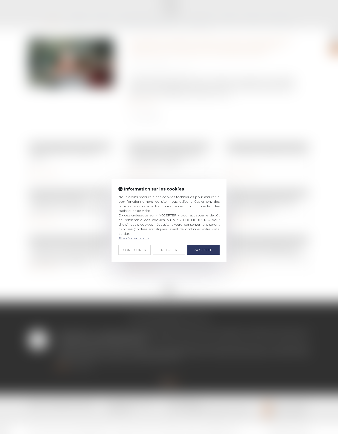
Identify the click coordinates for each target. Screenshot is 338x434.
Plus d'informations (133, 238)
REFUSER (169, 250)
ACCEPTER (203, 250)
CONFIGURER (134, 250)
